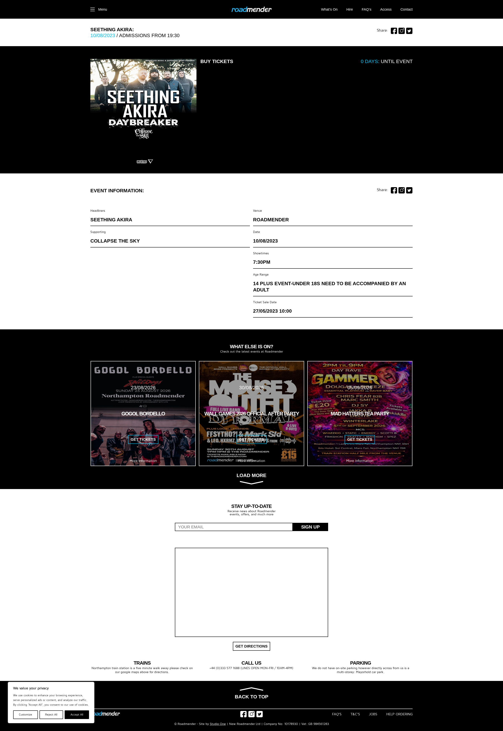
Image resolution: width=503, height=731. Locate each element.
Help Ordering (399, 714)
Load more (251, 475)
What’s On (329, 9)
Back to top (251, 696)
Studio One (218, 724)
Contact (406, 9)
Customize (25, 714)
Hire (349, 9)
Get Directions (251, 646)
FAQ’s (366, 9)
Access (386, 9)
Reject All (51, 714)
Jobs (373, 714)
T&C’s (355, 714)
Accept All (77, 714)
